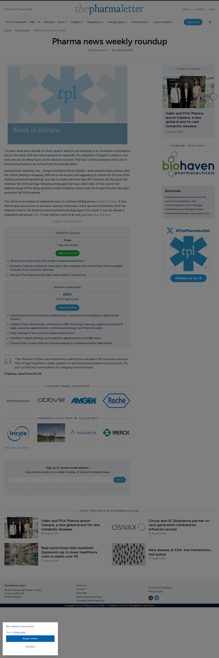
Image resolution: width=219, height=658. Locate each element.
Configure (30, 646)
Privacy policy (20, 632)
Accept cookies (30, 638)
